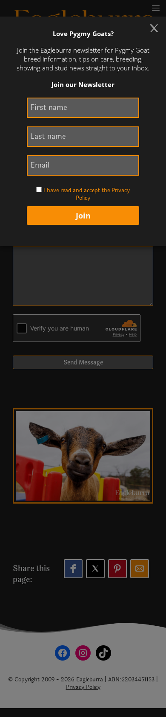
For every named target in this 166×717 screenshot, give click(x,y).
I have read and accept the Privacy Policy (86, 194)
